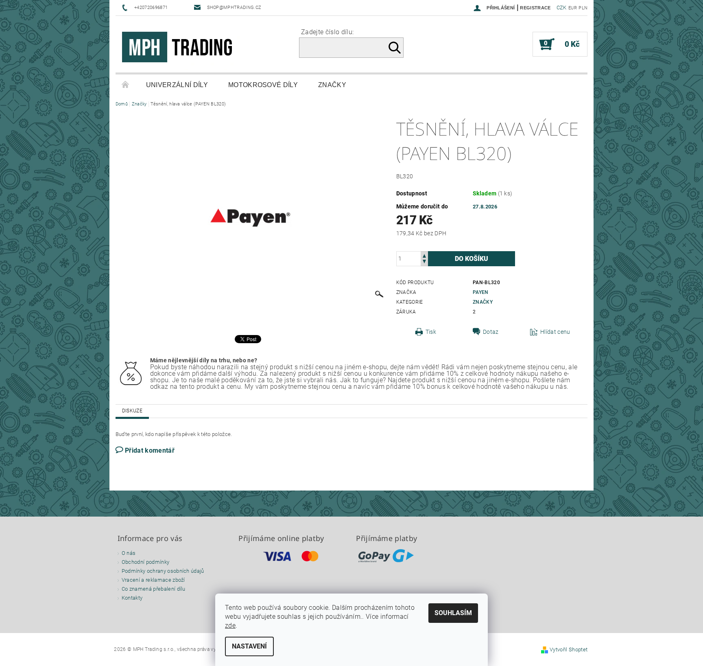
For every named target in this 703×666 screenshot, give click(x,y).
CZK (562, 7)
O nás (129, 553)
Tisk (431, 332)
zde (230, 625)
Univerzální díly (177, 84)
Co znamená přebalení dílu (154, 589)
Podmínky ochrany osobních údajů (163, 571)
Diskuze (132, 411)
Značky (332, 84)
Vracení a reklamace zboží (153, 580)
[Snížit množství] (424, 262)
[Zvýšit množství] (424, 255)
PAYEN (481, 292)
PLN (583, 8)
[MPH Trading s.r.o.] (181, 48)
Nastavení (249, 646)
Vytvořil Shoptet (568, 649)
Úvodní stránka (126, 85)
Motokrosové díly (263, 84)
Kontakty (132, 598)
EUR (572, 8)
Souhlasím (453, 613)
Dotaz (491, 332)
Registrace (535, 7)
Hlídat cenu (555, 332)
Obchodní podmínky (145, 562)
